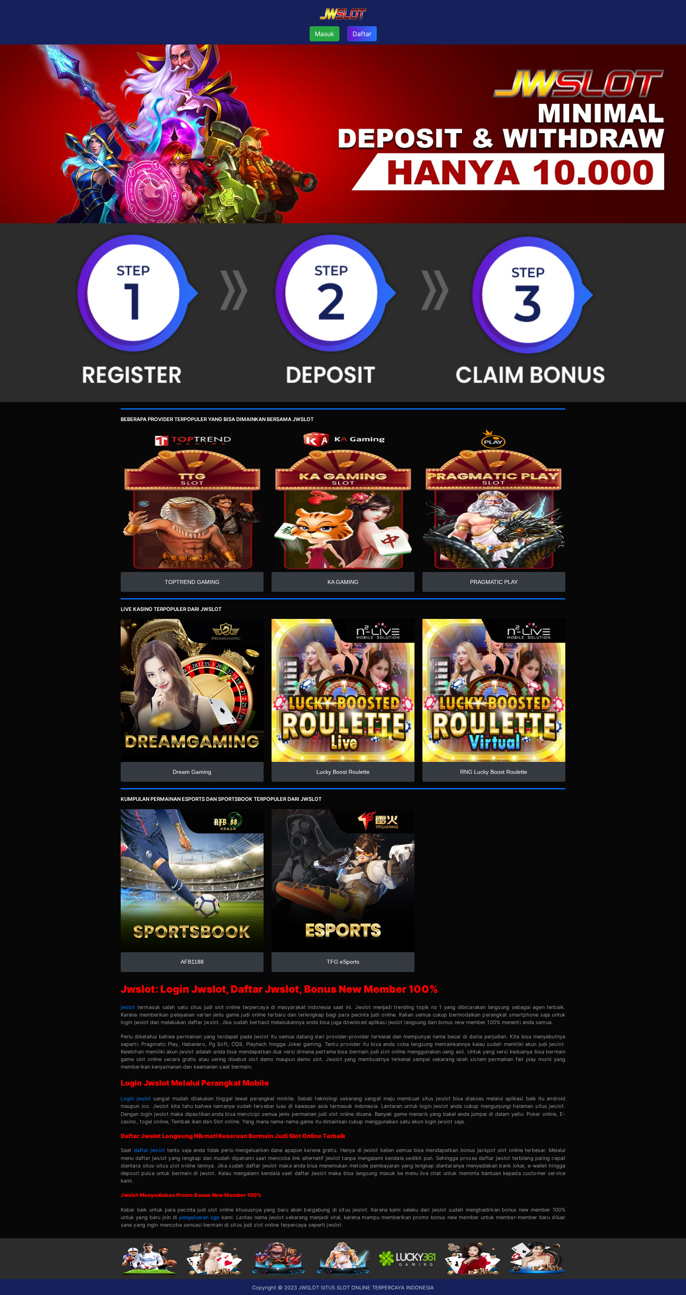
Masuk (324, 34)
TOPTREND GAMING (192, 582)
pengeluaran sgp (199, 1217)
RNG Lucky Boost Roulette (493, 772)
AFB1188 (192, 962)
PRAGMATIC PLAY (494, 582)
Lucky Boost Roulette (343, 772)
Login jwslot (136, 1099)
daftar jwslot (149, 1150)
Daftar (362, 34)
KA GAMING (343, 582)
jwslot (128, 1007)
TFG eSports (343, 962)
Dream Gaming (192, 772)
